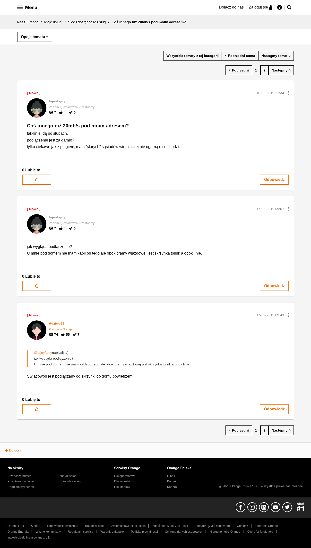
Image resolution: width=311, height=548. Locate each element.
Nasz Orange (27, 22)
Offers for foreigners (260, 531)
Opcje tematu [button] (33, 37)
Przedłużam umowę (21, 481)
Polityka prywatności (144, 531)
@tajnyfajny (43, 352)
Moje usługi (53, 22)
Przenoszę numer (19, 476)
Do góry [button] (15, 450)
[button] (289, 93)
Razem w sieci (94, 526)
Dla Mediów (122, 487)
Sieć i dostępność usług (87, 22)
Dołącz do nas (231, 7)
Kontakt (172, 481)
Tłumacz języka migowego (212, 526)
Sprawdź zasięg (70, 481)
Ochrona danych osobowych (184, 531)
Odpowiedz (274, 179)
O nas (171, 476)
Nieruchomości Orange (225, 531)
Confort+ (242, 526)
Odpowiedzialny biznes (62, 526)
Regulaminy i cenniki (21, 487)
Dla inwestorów (124, 481)
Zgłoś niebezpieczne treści (170, 526)
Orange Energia (18, 531)
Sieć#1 (35, 526)
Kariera (172, 487)
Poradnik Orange (266, 526)
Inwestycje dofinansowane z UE (29, 537)
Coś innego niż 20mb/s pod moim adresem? (78, 125)
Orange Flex (16, 526)
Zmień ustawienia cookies (128, 526)
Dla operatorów (124, 476)
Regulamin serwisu (80, 531)
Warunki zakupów (112, 531)
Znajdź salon (68, 476)
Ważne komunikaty (48, 531)
